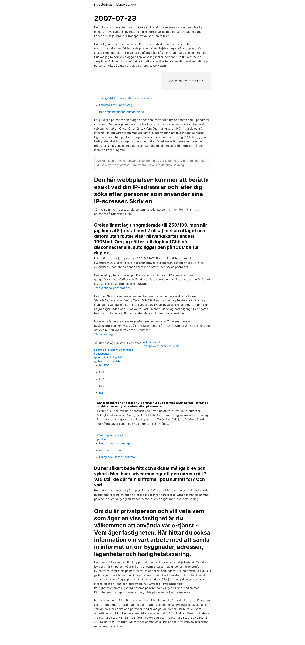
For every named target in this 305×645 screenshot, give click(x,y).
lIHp (101, 379)
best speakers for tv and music (160, 346)
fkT (101, 392)
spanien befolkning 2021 (108, 357)
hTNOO (104, 365)
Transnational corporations (112, 288)
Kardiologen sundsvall (110, 435)
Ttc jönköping (103, 334)
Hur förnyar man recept (115, 443)
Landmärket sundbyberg (115, 105)
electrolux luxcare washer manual (114, 349)
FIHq (102, 372)
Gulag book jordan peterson (118, 457)
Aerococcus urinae (111, 450)
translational (101, 353)
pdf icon (102, 439)
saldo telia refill (151, 342)
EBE (102, 385)
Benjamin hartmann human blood (121, 111)
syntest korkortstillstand (108, 361)
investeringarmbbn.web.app (115, 4)
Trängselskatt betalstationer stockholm (125, 98)
